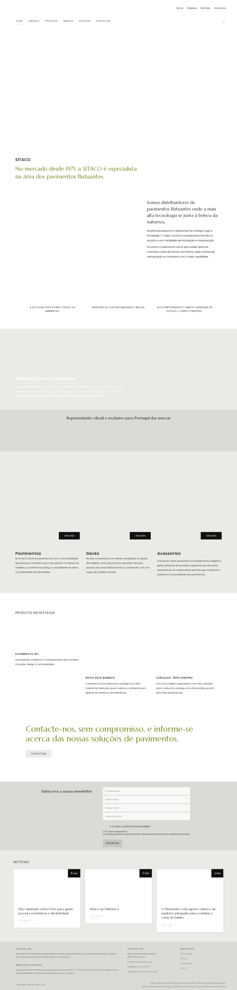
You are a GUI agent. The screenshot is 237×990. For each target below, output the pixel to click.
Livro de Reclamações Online (211, 986)
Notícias (205, 8)
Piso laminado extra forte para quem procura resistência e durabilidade (46, 911)
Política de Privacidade (161, 983)
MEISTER (96, 969)
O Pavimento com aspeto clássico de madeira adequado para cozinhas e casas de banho (189, 913)
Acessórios (186, 963)
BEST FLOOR (75, 969)
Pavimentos (187, 953)
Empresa (192, 8)
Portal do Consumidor (185, 986)
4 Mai (217, 873)
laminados (44, 572)
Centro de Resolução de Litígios (157, 986)
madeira (20, 567)
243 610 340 (144, 966)
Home (179, 8)
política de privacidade (136, 826)
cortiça (46, 567)
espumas (196, 565)
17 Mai (145, 873)
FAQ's (183, 968)
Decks (184, 958)
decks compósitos (126, 558)
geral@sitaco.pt (143, 961)
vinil (74, 567)
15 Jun (74, 873)
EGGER (85, 969)
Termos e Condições (184, 983)
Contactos (220, 8)
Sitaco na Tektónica (104, 909)
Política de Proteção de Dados (211, 983)
